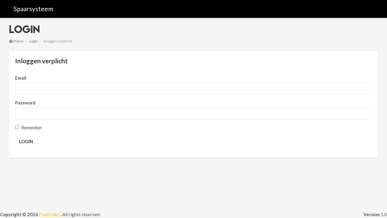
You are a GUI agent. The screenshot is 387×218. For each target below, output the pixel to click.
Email (20, 78)
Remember (31, 127)
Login (33, 41)
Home (18, 41)
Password (25, 102)
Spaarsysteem (33, 8)
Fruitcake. (49, 214)
